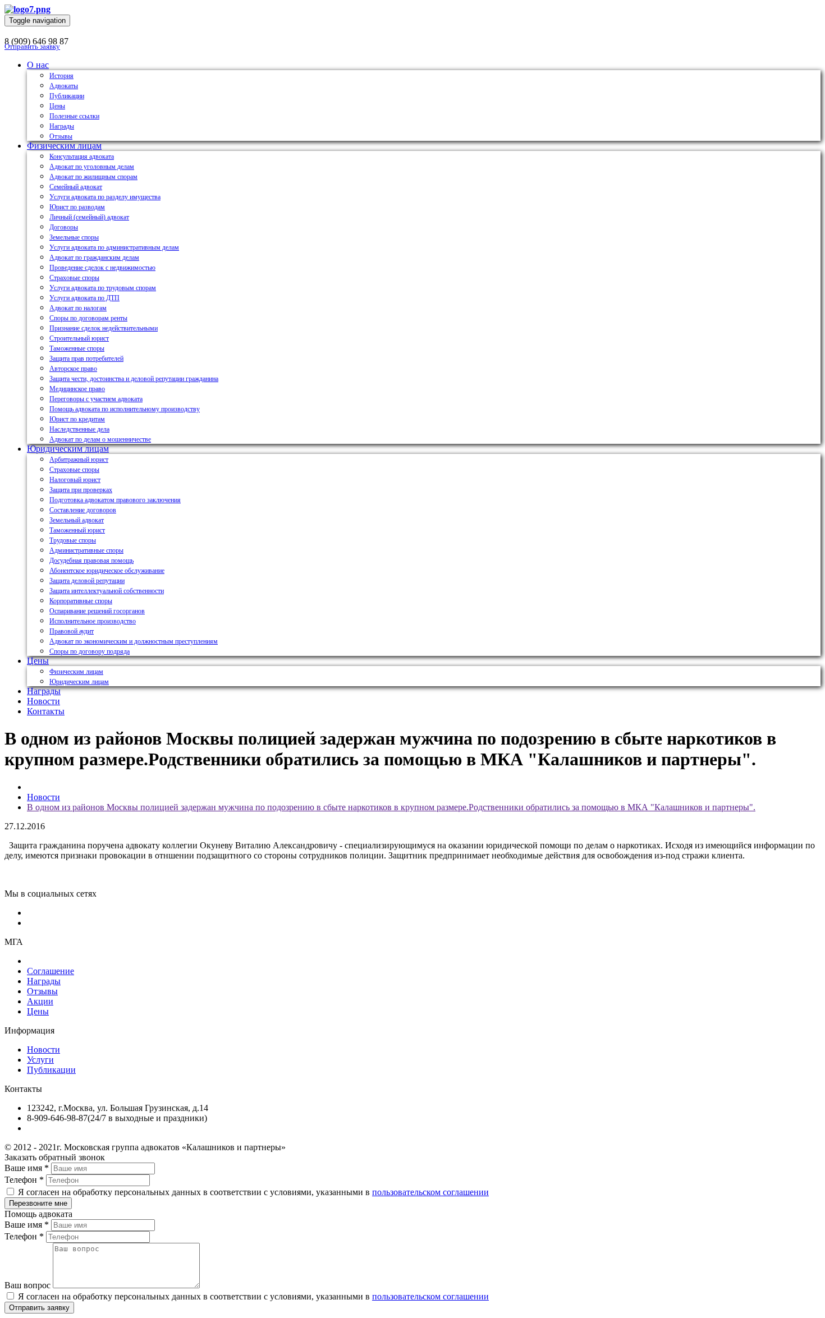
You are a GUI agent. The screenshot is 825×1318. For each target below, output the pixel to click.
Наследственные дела (79, 429)
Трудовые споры (72, 540)
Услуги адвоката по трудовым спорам (102, 288)
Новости (43, 701)
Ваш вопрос (27, 1285)
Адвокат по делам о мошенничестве (100, 439)
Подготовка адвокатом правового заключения (115, 500)
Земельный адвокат (76, 520)
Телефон (24, 1179)
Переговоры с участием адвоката (96, 399)
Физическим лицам (64, 145)
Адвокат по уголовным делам (91, 167)
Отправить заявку (32, 46)
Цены (57, 106)
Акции (40, 1001)
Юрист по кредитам (77, 419)
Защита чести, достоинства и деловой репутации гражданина (133, 379)
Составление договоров (82, 510)
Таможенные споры (76, 348)
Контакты (46, 711)
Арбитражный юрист (78, 459)
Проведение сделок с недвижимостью (102, 268)
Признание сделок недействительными (103, 328)
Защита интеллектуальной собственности (106, 591)
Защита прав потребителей (86, 358)
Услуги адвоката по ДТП (84, 298)
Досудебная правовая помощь (91, 560)
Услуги (40, 1059)
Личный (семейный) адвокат (89, 217)
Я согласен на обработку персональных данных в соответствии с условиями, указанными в (252, 1192)
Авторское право (73, 369)
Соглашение (50, 971)
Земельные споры (74, 237)
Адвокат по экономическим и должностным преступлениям (133, 641)
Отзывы (60, 136)
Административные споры (86, 550)
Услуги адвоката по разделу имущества (105, 197)
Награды (61, 126)
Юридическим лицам (68, 448)
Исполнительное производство (92, 621)
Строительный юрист (79, 338)
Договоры (63, 227)
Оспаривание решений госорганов (97, 611)
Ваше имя (26, 1168)
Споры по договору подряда (89, 651)
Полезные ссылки (74, 116)
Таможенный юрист (77, 530)
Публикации (66, 96)
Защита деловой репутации (87, 581)
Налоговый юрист (74, 480)
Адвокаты (63, 86)
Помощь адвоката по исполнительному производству (124, 409)
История (61, 76)
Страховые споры (74, 278)
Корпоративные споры (80, 601)
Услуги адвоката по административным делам (114, 247)
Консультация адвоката (81, 156)
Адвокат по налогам (78, 308)
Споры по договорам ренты (88, 318)
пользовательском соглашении (430, 1192)
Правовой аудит (71, 631)
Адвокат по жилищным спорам (93, 177)
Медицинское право (77, 389)
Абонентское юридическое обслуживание (106, 571)
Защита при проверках (80, 490)
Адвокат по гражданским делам (94, 257)
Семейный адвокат (75, 187)
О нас (38, 65)
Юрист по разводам (77, 207)
